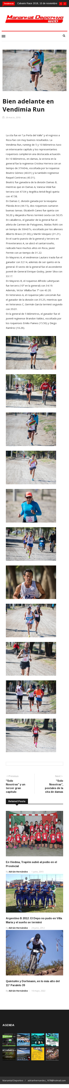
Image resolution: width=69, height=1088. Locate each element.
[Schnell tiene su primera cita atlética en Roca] (9, 1059)
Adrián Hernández (18, 871)
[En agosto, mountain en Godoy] (52, 1045)
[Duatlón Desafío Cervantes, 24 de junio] (37, 1059)
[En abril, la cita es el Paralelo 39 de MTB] (9, 1045)
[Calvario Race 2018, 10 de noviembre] (23, 1059)
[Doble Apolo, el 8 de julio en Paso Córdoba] (52, 1059)
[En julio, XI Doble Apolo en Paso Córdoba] (23, 1045)
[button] (60, 3)
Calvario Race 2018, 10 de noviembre (37, 3)
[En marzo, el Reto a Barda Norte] (37, 1045)
